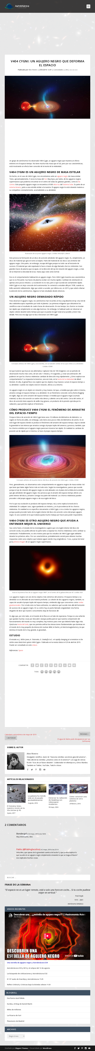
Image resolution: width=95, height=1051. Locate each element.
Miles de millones (14, 1009)
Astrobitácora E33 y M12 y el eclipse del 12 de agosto (28, 968)
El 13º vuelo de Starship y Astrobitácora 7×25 (25, 979)
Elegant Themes (21, 1048)
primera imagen (19, 542)
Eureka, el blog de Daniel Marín (19, 1004)
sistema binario (15, 187)
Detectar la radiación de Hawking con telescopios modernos (58, 801)
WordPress (47, 1048)
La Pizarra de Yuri (14, 1015)
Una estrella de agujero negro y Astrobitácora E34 (27, 963)
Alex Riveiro (33, 70)
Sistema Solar (68, 184)
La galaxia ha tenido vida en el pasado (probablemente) (37, 798)
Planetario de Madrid (15, 1021)
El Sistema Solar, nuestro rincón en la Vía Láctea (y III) (16, 808)
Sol (45, 179)
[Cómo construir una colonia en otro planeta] (79, 788)
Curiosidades (58, 70)
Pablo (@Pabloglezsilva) (28, 849)
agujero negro (62, 176)
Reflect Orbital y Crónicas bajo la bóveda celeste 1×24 (28, 985)
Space (21, 650)
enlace (34, 645)
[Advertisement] (47, 33)
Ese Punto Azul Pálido (15, 998)
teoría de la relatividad (65, 379)
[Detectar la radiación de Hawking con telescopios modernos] (58, 789)
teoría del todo (22, 624)
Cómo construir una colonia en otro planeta (78, 798)
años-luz (56, 184)
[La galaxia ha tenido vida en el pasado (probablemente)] (37, 788)
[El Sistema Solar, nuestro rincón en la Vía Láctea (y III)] (16, 793)
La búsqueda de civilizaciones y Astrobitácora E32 (27, 974)
